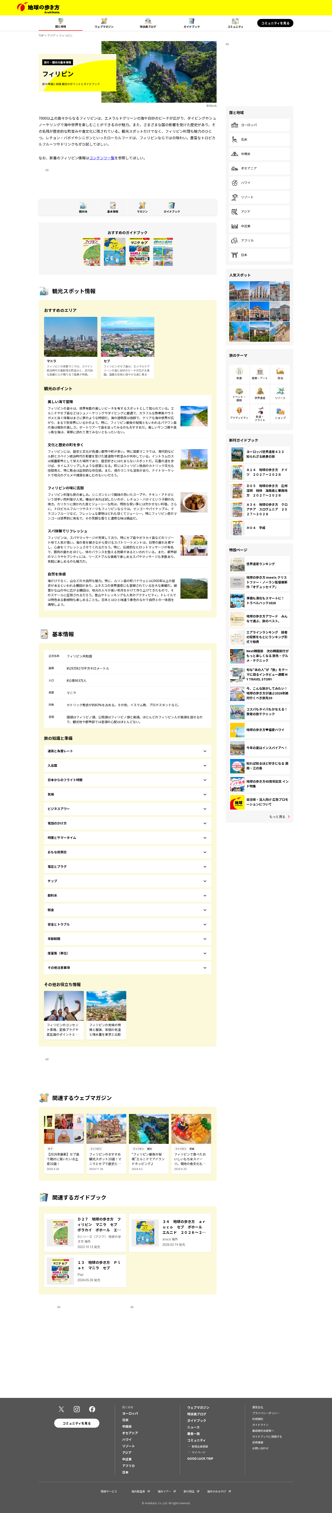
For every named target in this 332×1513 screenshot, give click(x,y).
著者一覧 (193, 1433)
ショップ (280, 418)
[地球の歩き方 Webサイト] (38, 7)
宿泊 (280, 378)
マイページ (198, 1452)
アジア (51, 35)
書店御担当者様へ (263, 1430)
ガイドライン (260, 1425)
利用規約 (257, 1419)
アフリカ (247, 240)
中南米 (245, 154)
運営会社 (257, 1407)
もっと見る (277, 816)
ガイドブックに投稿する (267, 1436)
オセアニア (249, 168)
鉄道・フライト (260, 418)
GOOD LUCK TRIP (200, 1458)
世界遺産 (260, 398)
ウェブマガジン (104, 26)
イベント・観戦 (239, 398)
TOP (41, 35)
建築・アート (260, 378)
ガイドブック (192, 26)
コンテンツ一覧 (102, 157)
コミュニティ (235, 26)
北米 (244, 139)
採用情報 (257, 1442)
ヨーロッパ (249, 125)
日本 (244, 255)
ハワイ (245, 183)
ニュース (193, 1427)
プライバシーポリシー (265, 1413)
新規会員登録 (200, 1446)
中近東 (245, 226)
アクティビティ (239, 418)
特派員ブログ (148, 26)
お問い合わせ (260, 1448)
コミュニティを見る (275, 23)
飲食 (239, 378)
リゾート (247, 197)
